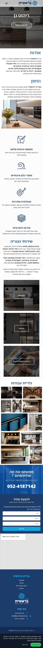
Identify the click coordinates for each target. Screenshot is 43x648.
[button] (6, 3)
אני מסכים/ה (35, 645)
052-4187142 (21, 486)
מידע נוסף (25, 645)
